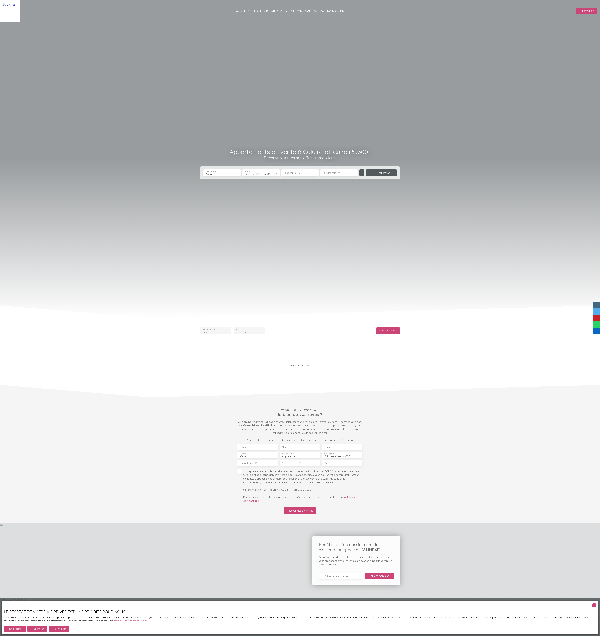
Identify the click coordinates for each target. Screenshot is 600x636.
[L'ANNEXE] (10, 11)
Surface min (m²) (332, 172)
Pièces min (330, 463)
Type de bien (210, 171)
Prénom (244, 446)
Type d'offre (245, 454)
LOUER (264, 10)
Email (327, 446)
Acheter (253, 10)
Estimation (276, 10)
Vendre (290, 10)
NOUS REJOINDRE (337, 10)
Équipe (308, 10)
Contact (319, 10)
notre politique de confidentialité (130, 620)
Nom (285, 446)
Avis (299, 10)
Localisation (249, 171)
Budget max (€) (292, 172)
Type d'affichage (208, 329)
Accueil (240, 10)
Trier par (239, 329)
